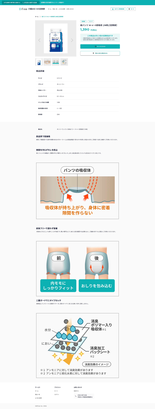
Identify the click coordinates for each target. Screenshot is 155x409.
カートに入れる (101, 46)
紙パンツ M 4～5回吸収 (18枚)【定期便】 (52, 16)
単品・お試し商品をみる (101, 53)
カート (132, 9)
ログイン (56, 394)
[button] (39, 40)
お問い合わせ (69, 9)
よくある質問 (62, 9)
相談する (76, 391)
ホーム (49, 9)
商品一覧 (55, 9)
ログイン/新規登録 (119, 9)
